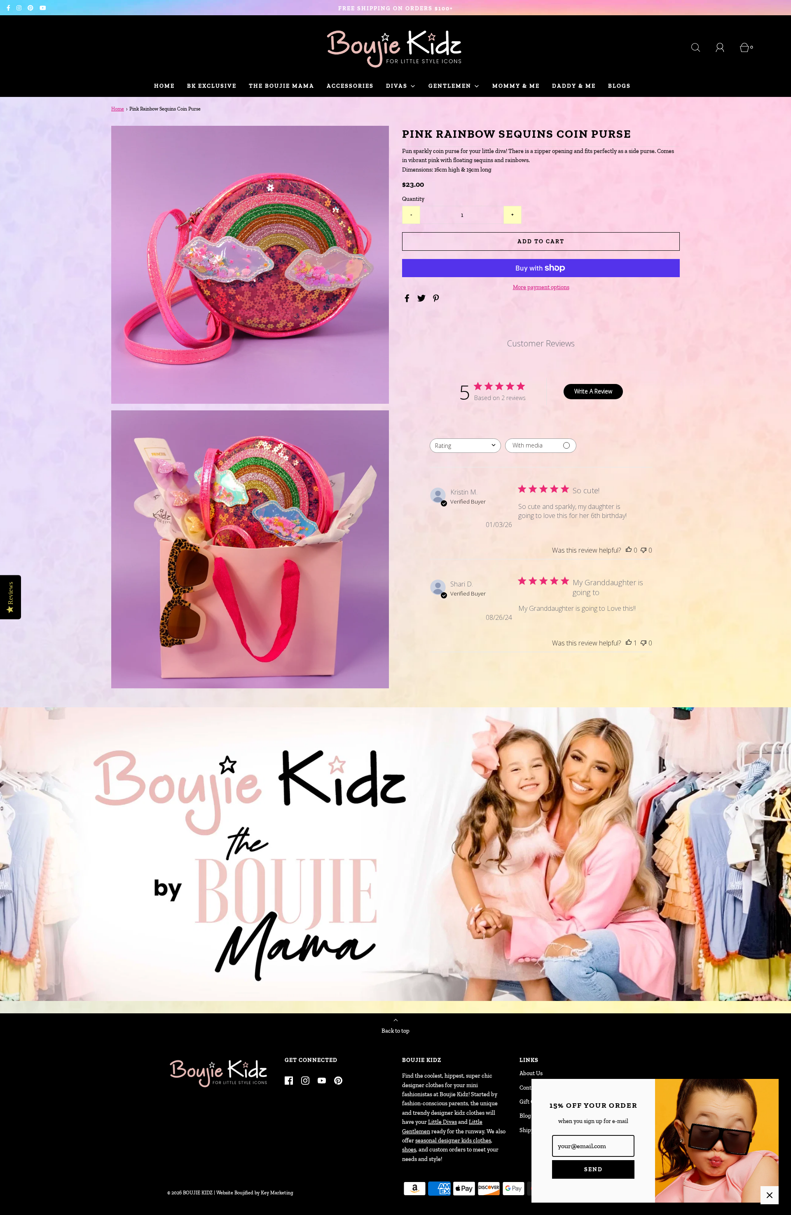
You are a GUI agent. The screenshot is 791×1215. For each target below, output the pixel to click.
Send (593, 1169)
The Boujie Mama (281, 85)
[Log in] (725, 47)
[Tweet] (423, 298)
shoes (409, 1149)
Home (164, 85)
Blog (525, 1115)
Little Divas (442, 1122)
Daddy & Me (574, 85)
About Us (531, 1073)
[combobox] (465, 445)
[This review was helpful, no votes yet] (629, 549)
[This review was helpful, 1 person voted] (629, 642)
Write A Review (593, 391)
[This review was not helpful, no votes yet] (643, 549)
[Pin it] (437, 298)
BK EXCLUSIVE (211, 85)
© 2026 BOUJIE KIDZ (190, 1193)
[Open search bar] (700, 47)
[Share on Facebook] (408, 298)
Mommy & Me (516, 85)
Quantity (413, 198)
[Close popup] (770, 1195)
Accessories (350, 85)
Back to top (395, 1030)
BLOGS (619, 85)
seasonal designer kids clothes (453, 1140)
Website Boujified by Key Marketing (254, 1193)
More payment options (541, 287)
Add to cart (540, 241)
